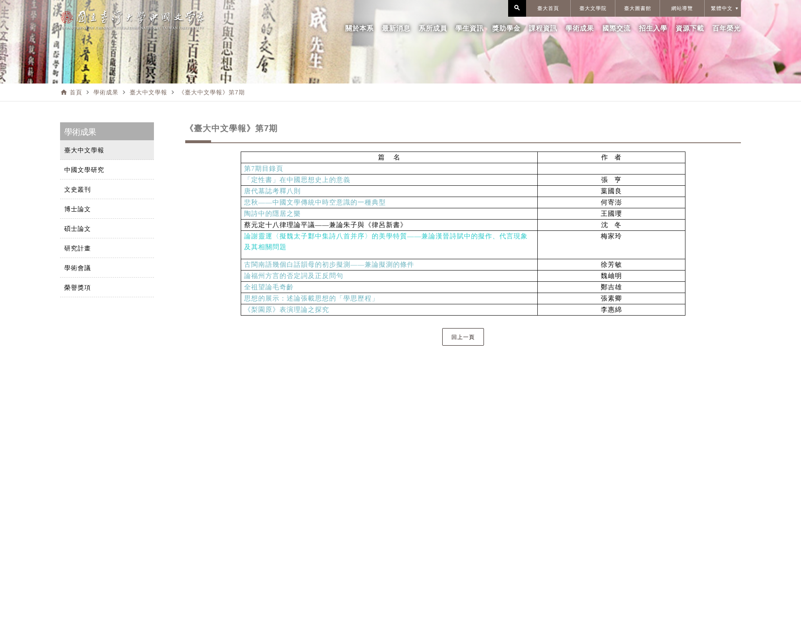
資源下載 (690, 28)
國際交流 (616, 28)
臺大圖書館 (637, 8)
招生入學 (653, 28)
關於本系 (359, 28)
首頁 (76, 92)
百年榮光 (727, 28)
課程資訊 (543, 28)
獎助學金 (506, 28)
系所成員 (433, 28)
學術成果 (580, 28)
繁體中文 (722, 8)
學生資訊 (470, 28)
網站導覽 (682, 8)
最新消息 (396, 28)
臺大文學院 (593, 8)
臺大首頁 (548, 8)
